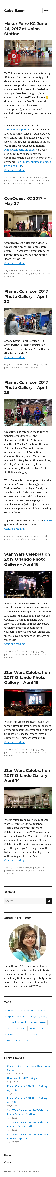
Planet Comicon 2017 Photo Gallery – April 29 (26, 387)
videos (20, 183)
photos (46, 180)
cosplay (40, 177)
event (47, 177)
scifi (40, 273)
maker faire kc (21, 180)
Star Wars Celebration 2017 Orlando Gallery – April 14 (27, 775)
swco (31, 654)
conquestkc (35, 270)
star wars (16, 654)
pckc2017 (8, 367)
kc (12, 180)
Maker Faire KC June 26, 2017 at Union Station (25, 28)
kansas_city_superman (17, 129)
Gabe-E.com (15, 11)
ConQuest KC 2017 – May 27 (22, 1078)
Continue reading (14, 169)
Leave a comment (34, 183)
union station (10, 183)
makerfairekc (35, 180)
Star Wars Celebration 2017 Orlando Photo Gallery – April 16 (27, 559)
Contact (8, 1162)
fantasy (27, 273)
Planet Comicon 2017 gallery (20, 149)
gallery (7, 180)
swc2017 (24, 654)
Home (8, 1155)
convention (30, 177)
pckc (46, 364)
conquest (24, 270)
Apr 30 (48, 520)
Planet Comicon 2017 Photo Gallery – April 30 (26, 296)
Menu (47, 10)
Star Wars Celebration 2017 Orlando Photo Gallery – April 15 (27, 677)
